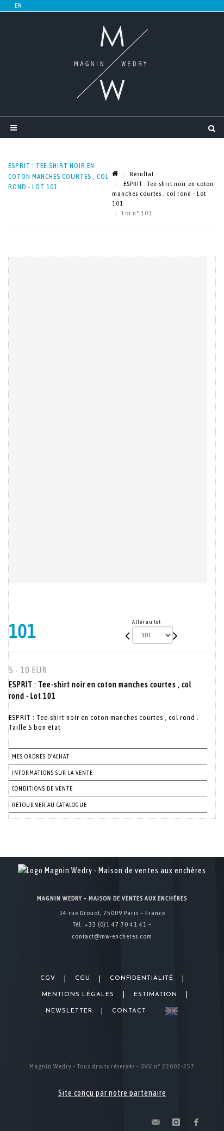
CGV (47, 978)
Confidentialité (141, 978)
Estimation (155, 995)
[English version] (169, 1011)
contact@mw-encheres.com (112, 936)
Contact (129, 1011)
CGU (82, 978)
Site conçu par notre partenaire (112, 1093)
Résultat (142, 174)
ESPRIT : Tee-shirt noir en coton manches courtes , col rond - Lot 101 (163, 193)
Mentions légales (78, 995)
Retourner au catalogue (49, 804)
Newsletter (69, 1011)
